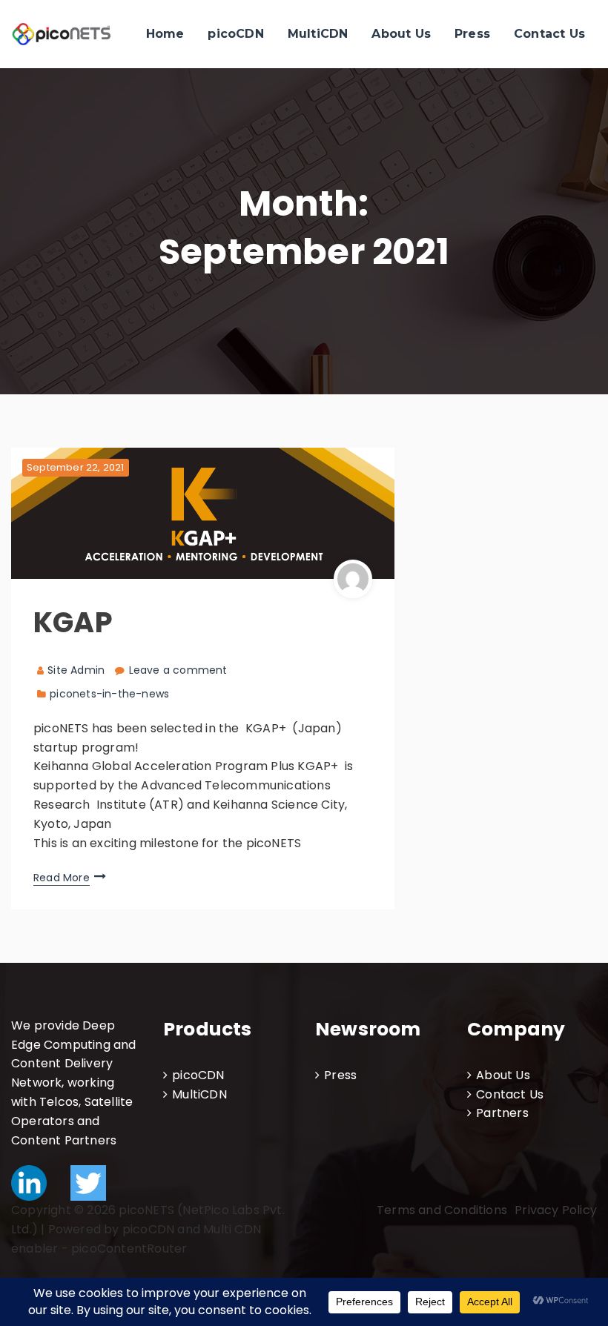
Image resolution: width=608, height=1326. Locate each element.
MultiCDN (318, 34)
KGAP (73, 622)
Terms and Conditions (442, 1210)
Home (165, 34)
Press (472, 34)
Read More (61, 877)
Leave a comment (178, 670)
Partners (502, 1112)
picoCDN (235, 34)
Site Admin (76, 670)
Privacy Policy (556, 1210)
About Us (401, 34)
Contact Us (549, 34)
